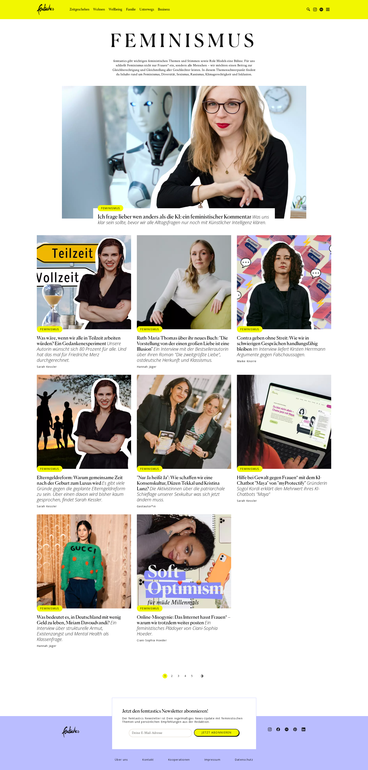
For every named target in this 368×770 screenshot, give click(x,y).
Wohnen (99, 9)
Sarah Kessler (47, 366)
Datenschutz (244, 759)
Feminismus (110, 208)
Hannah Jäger (146, 366)
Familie (131, 9)
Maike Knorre (246, 361)
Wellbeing (115, 9)
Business (164, 9)
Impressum (212, 759)
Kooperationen (179, 759)
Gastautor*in (146, 506)
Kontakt (148, 759)
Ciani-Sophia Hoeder (152, 640)
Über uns (121, 759)
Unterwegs (147, 9)
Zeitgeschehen (79, 9)
